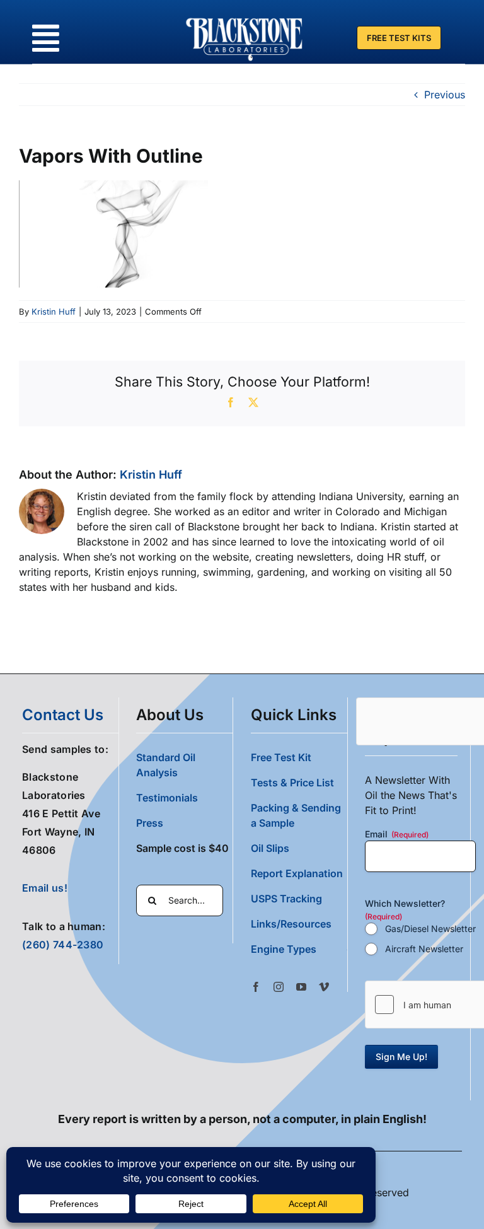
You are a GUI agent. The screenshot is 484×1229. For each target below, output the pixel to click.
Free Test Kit (281, 757)
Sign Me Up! (401, 1056)
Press (149, 823)
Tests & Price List (292, 782)
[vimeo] (324, 987)
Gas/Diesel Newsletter (430, 928)
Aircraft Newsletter (424, 948)
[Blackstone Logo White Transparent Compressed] (245, 17)
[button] (299, 949)
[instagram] (279, 987)
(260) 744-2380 (62, 944)
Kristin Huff (54, 311)
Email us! (44, 888)
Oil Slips (270, 848)
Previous (444, 94)
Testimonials (167, 797)
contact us (62, 715)
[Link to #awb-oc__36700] (45, 38)
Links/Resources (291, 923)
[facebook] (256, 987)
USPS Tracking (286, 898)
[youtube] (301, 987)
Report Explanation (297, 873)
